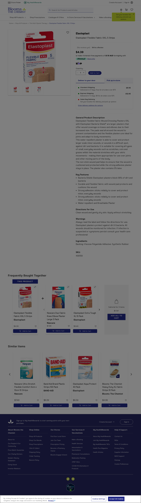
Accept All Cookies (116, 499)
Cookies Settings (98, 499)
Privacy (51, 500)
